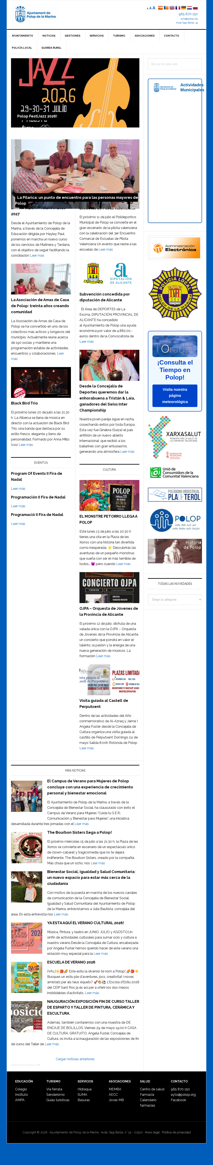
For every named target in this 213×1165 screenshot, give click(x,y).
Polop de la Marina (40, 13)
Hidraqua (85, 1089)
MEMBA (115, 1089)
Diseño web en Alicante (22, 1065)
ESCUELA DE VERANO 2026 (71, 962)
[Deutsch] (183, 8)
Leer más (37, 255)
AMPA (20, 1100)
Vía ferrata (54, 1089)
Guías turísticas (57, 1100)
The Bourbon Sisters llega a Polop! (79, 832)
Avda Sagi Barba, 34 (187, 22)
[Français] (177, 8)
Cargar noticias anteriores (75, 1059)
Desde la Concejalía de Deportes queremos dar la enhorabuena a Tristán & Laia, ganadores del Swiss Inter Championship (107, 398)
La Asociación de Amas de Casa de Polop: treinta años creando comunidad (40, 306)
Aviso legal (152, 1132)
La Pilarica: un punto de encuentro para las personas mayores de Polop (76, 200)
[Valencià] (166, 8)
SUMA (82, 1095)
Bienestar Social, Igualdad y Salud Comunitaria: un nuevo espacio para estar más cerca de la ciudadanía (91, 877)
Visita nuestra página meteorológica (175, 395)
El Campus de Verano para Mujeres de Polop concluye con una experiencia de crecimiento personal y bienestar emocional (90, 787)
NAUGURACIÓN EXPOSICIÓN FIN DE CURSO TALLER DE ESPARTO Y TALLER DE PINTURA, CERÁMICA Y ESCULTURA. (93, 1007)
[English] (172, 8)
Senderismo (55, 1095)
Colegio (21, 1089)
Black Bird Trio (24, 403)
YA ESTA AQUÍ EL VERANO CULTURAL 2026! (85, 923)
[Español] (160, 8)
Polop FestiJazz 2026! (37, 116)
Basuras (84, 1100)
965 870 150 (188, 14)
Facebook (178, 1100)
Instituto (21, 1095)
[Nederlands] (190, 8)
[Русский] (195, 8)
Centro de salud (152, 1089)
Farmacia (147, 1095)
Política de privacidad (176, 1132)
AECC (113, 1095)
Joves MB (116, 1100)
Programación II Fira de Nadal (38, 497)
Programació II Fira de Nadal (37, 514)
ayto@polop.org (189, 18)
